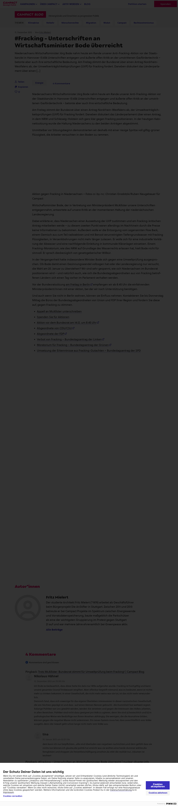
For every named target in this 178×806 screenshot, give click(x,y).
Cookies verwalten (12, 796)
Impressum (8, 792)
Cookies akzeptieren (158, 785)
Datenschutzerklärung (121, 790)
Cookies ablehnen (158, 792)
